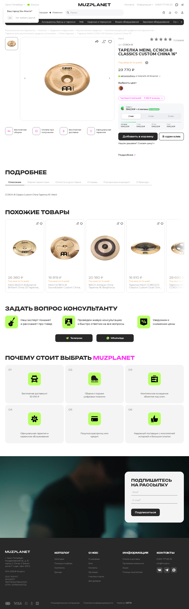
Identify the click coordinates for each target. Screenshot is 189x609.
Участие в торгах (96, 576)
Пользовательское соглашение (65, 603)
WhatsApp (117, 338)
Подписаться (145, 512)
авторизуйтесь (128, 76)
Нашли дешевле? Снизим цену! (135, 143)
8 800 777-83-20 (164, 559)
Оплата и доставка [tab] (68, 182)
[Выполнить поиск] (68, 12)
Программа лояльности (133, 563)
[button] (109, 78)
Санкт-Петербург (14, 4)
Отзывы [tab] (92, 182)
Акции (125, 568)
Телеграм (76, 338)
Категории (59, 559)
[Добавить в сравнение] (102, 41)
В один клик (171, 136)
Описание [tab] (14, 182)
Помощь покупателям (133, 572)
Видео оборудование (127, 22)
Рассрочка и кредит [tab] (117, 182)
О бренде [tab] (142, 182)
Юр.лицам (93, 572)
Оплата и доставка (131, 559)
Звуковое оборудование (156, 22)
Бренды (58, 572)
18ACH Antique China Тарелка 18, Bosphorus (102, 286)
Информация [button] (144, 4)
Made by (124, 603)
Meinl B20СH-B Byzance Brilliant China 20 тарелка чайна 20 (23, 286)
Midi (81, 22)
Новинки (57, 12)
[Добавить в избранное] (109, 41)
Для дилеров (94, 581)
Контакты (129, 4)
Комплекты (59, 568)
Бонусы (35, 4)
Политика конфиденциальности (98, 603)
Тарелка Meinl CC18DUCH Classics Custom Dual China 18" (145, 286)
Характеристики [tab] (38, 182)
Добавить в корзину (138, 136)
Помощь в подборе (63, 563)
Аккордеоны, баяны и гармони (58, 22)
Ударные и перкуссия (99, 22)
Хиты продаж (40, 12)
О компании (94, 559)
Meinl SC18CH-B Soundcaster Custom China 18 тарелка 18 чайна (64, 286)
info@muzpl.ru (163, 563)
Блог (90, 563)
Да (10, 18)
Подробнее (125, 155)
